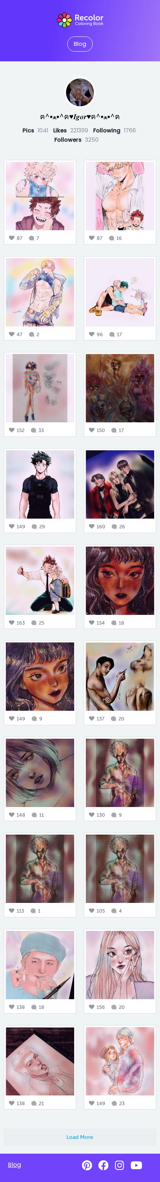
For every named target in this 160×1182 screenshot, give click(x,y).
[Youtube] (136, 1165)
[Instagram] (119, 1165)
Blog (80, 44)
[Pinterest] (87, 1165)
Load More (79, 1137)
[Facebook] (103, 1165)
